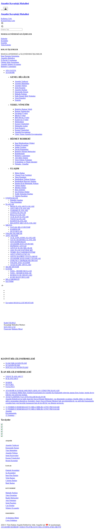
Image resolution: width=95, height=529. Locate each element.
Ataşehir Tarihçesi (12, 445)
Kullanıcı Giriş (6, 19)
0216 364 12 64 (9, 327)
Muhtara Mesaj (17, 329)
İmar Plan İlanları (12, 475)
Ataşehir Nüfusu (12, 453)
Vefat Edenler (6, 45)
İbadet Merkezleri (12, 498)
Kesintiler (4, 41)
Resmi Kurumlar (12, 461)
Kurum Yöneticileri (13, 458)
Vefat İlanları (10, 478)
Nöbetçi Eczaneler (12, 508)
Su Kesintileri (11, 473)
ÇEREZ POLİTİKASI (27, 527)
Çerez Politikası (11, 520)
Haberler (4, 39)
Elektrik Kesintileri (12, 470)
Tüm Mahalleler (11, 450)
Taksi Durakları (11, 495)
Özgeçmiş (7, 329)
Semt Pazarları (11, 503)
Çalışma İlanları (11, 481)
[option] (47, 424)
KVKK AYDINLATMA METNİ (48, 527)
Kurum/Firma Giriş (8, 21)
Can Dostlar (10, 506)
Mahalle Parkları (12, 493)
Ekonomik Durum (12, 448)
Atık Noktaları (11, 500)
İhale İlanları (10, 483)
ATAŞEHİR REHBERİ (10, 527)
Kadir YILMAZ (10, 323)
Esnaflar (4, 43)
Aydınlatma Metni (12, 518)
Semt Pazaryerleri (12, 456)
